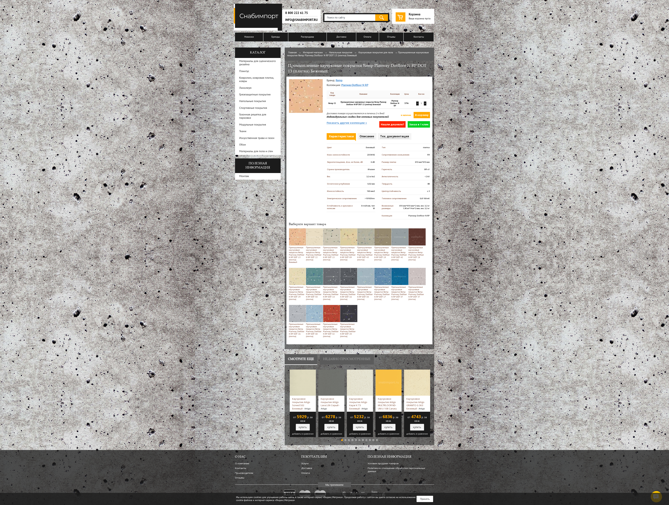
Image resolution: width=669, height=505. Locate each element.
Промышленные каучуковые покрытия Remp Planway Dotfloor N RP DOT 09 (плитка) (348, 254)
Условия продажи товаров (383, 463)
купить (303, 427)
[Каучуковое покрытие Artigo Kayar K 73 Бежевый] (360, 371)
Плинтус (244, 71)
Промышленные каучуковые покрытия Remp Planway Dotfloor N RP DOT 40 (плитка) (313, 330)
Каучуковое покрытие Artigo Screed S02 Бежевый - (301, 403)
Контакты (419, 37)
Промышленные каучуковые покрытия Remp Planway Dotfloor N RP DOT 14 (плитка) (331, 293)
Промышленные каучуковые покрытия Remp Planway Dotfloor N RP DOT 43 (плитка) (365, 254)
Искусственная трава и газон (256, 138)
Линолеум (245, 88)
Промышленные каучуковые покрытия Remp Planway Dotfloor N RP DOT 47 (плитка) (399, 293)
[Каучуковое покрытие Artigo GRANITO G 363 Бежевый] (417, 371)
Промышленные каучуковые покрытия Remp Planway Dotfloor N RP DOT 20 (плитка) (348, 330)
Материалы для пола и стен (256, 151)
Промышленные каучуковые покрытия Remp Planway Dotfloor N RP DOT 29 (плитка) (296, 293)
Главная (292, 53)
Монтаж (244, 176)
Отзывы (391, 37)
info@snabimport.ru (301, 20)
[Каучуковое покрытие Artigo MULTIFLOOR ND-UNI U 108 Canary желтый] (388, 371)
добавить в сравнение (303, 434)
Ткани (242, 131)
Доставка (341, 37)
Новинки (249, 37)
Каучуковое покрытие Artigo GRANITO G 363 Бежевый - (415, 403)
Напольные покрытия (340, 53)
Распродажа (307, 37)
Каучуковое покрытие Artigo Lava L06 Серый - (330, 403)
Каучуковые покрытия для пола (376, 53)
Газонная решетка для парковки (252, 116)
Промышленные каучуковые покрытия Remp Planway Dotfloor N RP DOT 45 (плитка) (399, 254)
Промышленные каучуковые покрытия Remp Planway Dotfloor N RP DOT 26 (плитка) (296, 330)
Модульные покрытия (252, 125)
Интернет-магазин (313, 53)
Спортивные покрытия (253, 108)
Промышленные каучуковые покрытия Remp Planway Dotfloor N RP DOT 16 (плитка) (348, 293)
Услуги (305, 463)
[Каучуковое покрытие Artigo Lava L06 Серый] (331, 371)
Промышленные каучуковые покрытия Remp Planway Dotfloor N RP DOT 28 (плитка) (416, 254)
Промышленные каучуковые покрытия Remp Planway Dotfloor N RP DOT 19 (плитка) (382, 254)
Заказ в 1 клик (419, 124)
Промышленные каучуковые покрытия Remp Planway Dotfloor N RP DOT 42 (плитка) (331, 330)
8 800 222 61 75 (296, 13)
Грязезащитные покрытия (255, 94)
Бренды (275, 37)
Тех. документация (394, 136)
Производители (244, 473)
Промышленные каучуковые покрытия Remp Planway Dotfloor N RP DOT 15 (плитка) (331, 254)
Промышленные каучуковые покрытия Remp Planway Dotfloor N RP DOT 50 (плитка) (313, 293)
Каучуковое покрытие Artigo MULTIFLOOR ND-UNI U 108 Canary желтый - (387, 403)
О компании (242, 463)
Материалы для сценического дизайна (257, 63)
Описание (367, 136)
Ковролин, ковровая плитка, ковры (256, 80)
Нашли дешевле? (392, 124)
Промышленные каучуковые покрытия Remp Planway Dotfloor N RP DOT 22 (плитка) (313, 254)
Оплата (367, 37)
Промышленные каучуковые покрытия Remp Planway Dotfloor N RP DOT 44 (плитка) (365, 293)
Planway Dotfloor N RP (354, 85)
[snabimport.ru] (258, 30)
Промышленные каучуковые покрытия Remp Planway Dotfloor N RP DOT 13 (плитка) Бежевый (296, 255)
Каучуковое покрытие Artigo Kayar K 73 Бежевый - (358, 403)
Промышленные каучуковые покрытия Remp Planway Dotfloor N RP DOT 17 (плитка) (382, 293)
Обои (242, 145)
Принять (425, 499)
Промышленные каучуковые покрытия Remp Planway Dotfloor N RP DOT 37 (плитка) (416, 293)
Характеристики (341, 136)
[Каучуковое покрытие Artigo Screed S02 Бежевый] (303, 371)
